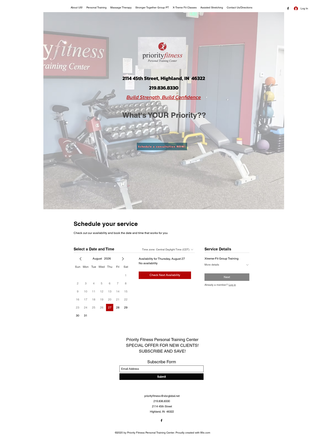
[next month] (123, 259)
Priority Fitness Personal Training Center (162, 339)
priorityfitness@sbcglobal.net (162, 395)
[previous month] (80, 259)
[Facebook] (161, 420)
